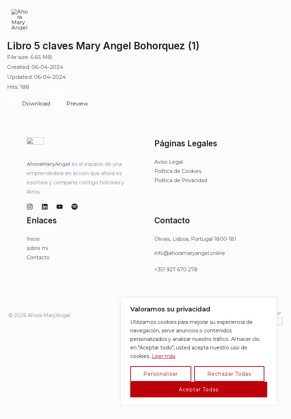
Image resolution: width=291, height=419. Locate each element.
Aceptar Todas (199, 389)
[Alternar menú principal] (276, 19)
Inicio (33, 239)
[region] (199, 351)
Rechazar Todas (229, 374)
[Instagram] (30, 206)
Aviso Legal (168, 162)
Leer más (163, 356)
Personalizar (160, 374)
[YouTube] (59, 206)
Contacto (38, 257)
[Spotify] (74, 206)
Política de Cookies (177, 171)
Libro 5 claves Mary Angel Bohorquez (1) (103, 46)
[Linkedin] (45, 206)
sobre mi (37, 248)
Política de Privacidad (180, 180)
